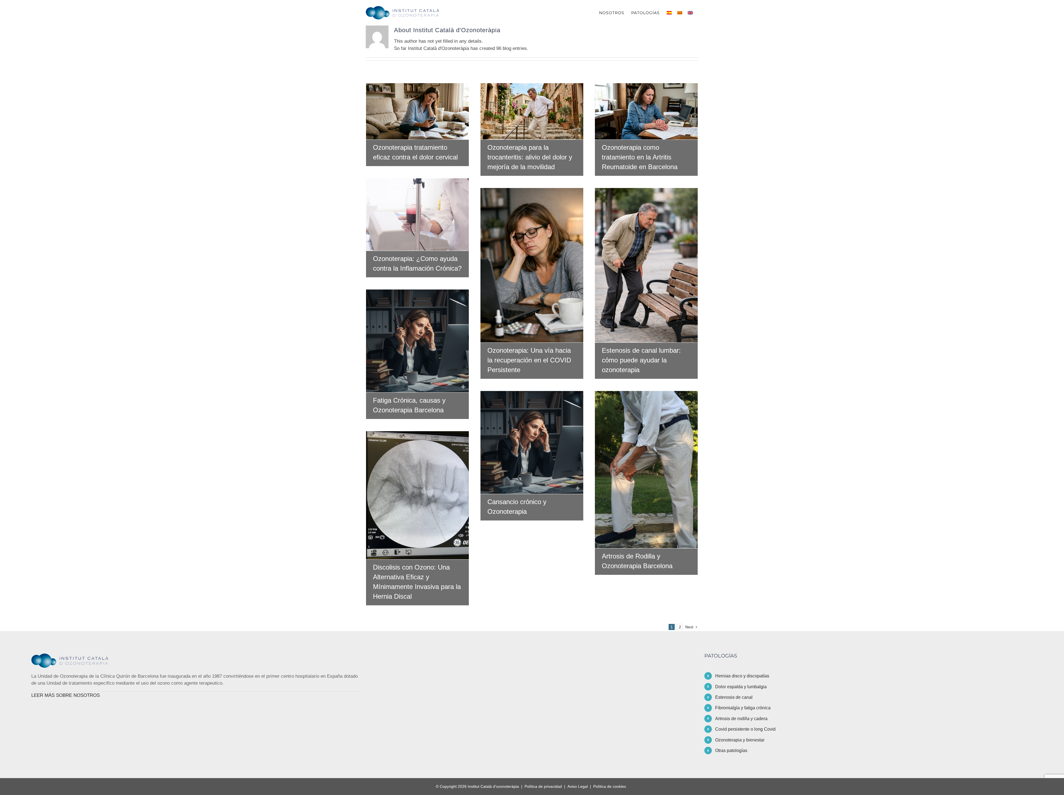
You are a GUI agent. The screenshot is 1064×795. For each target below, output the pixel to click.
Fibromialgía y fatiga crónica (743, 707)
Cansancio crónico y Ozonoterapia (532, 442)
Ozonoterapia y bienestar (739, 740)
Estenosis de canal (734, 697)
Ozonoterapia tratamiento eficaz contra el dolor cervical (417, 111)
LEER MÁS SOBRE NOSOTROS (65, 695)
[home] (72, 656)
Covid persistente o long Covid (745, 729)
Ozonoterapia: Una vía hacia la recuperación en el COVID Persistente (532, 265)
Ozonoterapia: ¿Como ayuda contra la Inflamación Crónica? (417, 214)
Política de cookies (609, 786)
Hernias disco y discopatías (742, 676)
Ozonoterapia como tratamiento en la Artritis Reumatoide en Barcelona (646, 111)
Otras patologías (731, 750)
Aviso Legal (577, 786)
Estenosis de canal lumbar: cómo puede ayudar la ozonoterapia (646, 265)
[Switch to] (669, 13)
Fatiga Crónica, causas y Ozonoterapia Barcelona (417, 341)
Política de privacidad (543, 786)
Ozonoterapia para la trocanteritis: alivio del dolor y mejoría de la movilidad (532, 111)
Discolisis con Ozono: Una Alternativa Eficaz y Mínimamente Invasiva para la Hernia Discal (417, 495)
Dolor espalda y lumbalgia (741, 686)
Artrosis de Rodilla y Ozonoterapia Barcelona (646, 469)
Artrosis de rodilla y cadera (741, 718)
